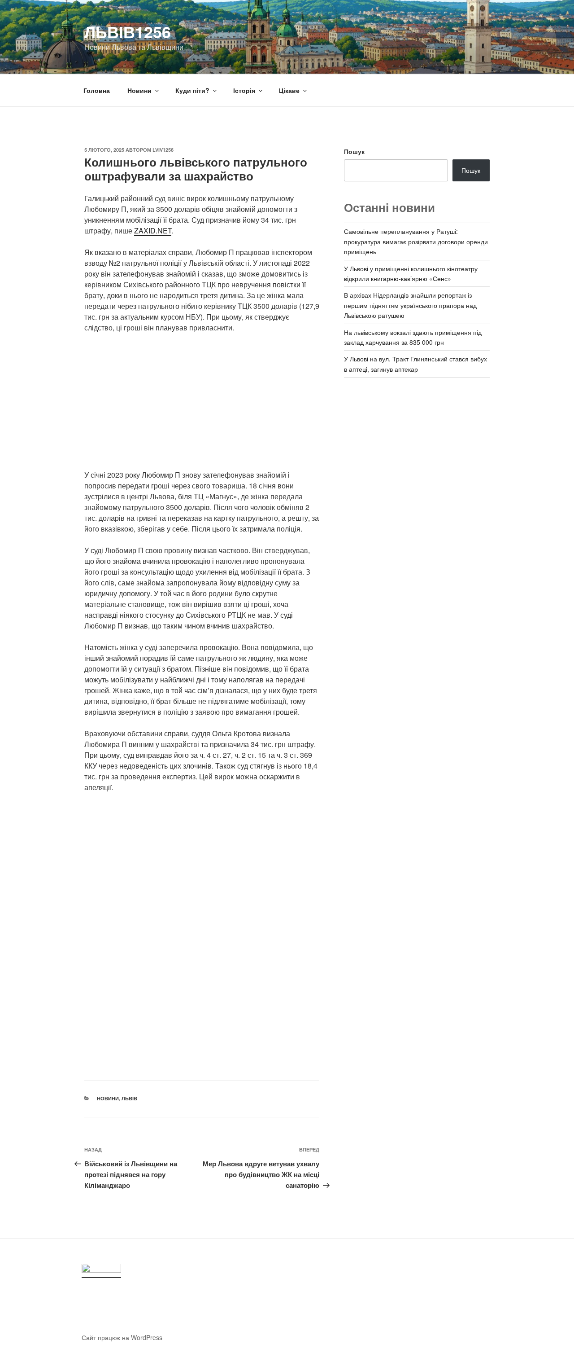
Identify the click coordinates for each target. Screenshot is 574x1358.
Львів (129, 1098)
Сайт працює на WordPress (122, 1337)
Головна (96, 90)
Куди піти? (192, 90)
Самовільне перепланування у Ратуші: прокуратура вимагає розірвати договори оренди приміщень (416, 241)
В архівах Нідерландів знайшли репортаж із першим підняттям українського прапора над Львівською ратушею (410, 305)
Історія (244, 90)
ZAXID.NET (152, 230)
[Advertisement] (201, 407)
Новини (139, 90)
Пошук (354, 151)
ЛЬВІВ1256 (127, 31)
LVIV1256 (163, 149)
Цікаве (289, 90)
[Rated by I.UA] (101, 1271)
